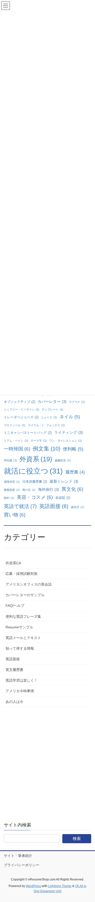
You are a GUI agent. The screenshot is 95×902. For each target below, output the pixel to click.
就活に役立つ (33, 471)
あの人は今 (14, 702)
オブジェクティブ (19, 402)
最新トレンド (64, 481)
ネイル (70, 416)
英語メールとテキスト (23, 638)
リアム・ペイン (16, 440)
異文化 (72, 489)
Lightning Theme (59, 886)
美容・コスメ (35, 497)
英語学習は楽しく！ (21, 680)
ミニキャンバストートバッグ (28, 433)
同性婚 (10, 460)
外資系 (36, 459)
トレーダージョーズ (21, 417)
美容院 (62, 498)
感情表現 (12, 481)
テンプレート (52, 409)
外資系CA (13, 563)
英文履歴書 (14, 670)
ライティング (68, 432)
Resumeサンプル (19, 627)
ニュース (49, 417)
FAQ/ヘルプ (15, 606)
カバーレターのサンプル (25, 595)
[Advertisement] (47, 760)
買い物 (14, 514)
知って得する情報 (20, 648)
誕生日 (77, 507)
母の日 (28, 489)
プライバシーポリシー (21, 865)
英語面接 (53, 506)
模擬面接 (12, 489)
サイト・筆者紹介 (18, 856)
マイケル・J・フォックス (46, 425)
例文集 (46, 448)
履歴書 (75, 472)
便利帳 (73, 449)
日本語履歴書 (34, 481)
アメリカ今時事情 (20, 691)
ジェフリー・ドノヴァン (21, 409)
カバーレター (52, 401)
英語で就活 (20, 506)
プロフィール (14, 425)
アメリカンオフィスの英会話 (29, 584)
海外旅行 (48, 489)
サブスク (77, 401)
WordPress (33, 886)
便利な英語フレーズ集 (23, 616)
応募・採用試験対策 (21, 574)
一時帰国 (17, 449)
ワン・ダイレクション (65, 440)
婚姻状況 (63, 460)
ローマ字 (39, 440)
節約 (9, 497)
